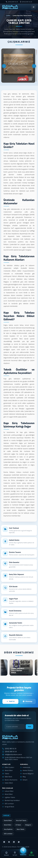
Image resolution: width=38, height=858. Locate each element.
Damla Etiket (8, 820)
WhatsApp (28, 701)
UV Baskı (18, 825)
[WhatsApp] (19, 842)
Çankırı (8, 15)
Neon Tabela (20, 829)
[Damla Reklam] (10, 7)
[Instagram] (4, 842)
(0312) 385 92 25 (13, 2)
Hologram (28, 825)
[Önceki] (4, 66)
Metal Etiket (7, 825)
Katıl (29, 727)
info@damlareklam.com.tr (13, 755)
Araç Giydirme (8, 829)
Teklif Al (11, 701)
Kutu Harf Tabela (21, 820)
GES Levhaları (8, 834)
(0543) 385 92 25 (27, 2)
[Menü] (33, 7)
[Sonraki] (34, 66)
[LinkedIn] (14, 842)
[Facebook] (9, 842)
